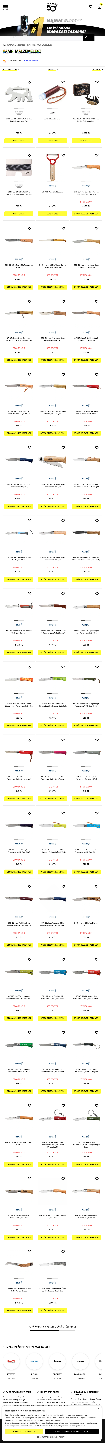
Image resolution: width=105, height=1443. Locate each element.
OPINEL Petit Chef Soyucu (52, 192)
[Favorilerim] (91, 6)
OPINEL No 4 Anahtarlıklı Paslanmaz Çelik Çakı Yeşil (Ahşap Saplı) (86, 1144)
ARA (89, 37)
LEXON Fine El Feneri (52, 119)
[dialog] (52, 1423)
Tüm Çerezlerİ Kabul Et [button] (24, 1431)
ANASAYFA (10, 45)
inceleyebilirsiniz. (78, 1426)
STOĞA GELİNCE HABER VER (86, 214)
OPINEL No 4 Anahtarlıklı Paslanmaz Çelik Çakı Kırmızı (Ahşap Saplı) (52, 1144)
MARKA (51, 70)
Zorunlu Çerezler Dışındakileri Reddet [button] (72, 1431)
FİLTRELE (10, 70)
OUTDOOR (31, 45)
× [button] (98, 1409)
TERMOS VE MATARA (30, 61)
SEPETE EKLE (18, 141)
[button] (16, 620)
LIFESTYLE (21, 45)
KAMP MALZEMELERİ (44, 45)
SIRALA (96, 70)
